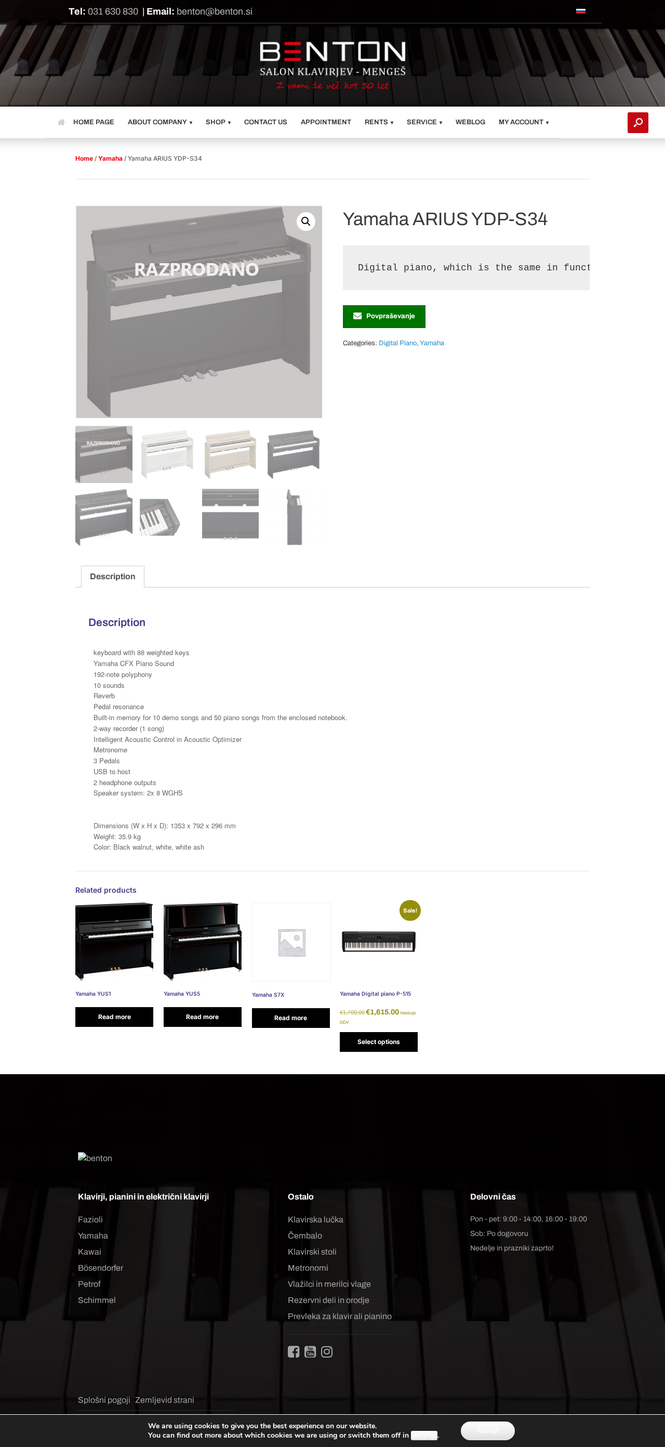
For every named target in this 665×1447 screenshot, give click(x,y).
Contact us (265, 122)
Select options (378, 1042)
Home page (93, 122)
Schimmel (97, 1300)
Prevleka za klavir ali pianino (340, 1316)
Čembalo (305, 1235)
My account (521, 122)
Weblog (470, 122)
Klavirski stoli (312, 1251)
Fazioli (90, 1219)
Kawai (89, 1251)
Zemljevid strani (164, 1400)
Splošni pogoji (104, 1400)
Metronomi (308, 1267)
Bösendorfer (100, 1267)
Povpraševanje (390, 316)
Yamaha (110, 158)
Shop (215, 122)
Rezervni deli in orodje (328, 1300)
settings (424, 1435)
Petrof (89, 1284)
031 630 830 (113, 11)
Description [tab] (113, 576)
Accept (487, 1431)
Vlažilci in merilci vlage (329, 1284)
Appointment (326, 122)
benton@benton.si (214, 11)
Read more (114, 1017)
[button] (638, 122)
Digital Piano (398, 343)
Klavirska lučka (315, 1219)
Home (84, 158)
